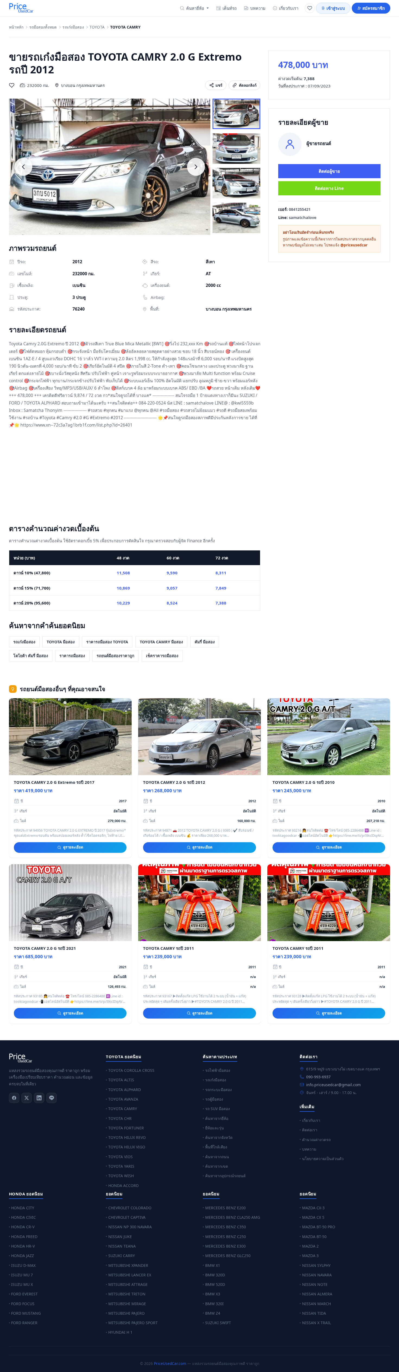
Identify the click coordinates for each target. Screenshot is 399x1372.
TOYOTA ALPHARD (124, 1089)
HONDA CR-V (22, 1226)
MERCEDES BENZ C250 (225, 1236)
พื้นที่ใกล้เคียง (216, 1146)
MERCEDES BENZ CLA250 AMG (232, 1217)
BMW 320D (215, 1274)
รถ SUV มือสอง (217, 1108)
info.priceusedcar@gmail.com (333, 1084)
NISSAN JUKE (120, 1236)
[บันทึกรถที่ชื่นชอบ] (11, 85)
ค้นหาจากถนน (217, 1156)
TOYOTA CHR (120, 1118)
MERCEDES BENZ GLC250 (228, 1255)
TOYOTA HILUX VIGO (126, 1146)
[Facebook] (14, 1098)
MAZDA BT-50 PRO (318, 1226)
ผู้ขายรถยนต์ (318, 143)
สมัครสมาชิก (373, 8)
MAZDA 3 (310, 1255)
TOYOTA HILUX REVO (127, 1137)
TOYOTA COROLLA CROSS (131, 1070)
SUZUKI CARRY (121, 1255)
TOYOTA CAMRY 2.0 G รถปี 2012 (174, 782)
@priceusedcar (354, 245)
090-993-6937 (318, 1076)
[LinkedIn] (39, 1098)
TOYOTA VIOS (120, 1156)
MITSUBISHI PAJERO (126, 1313)
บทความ (257, 8)
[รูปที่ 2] (236, 148)
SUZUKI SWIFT (218, 1322)
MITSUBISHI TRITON (126, 1293)
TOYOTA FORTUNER (126, 1127)
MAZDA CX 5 (313, 1217)
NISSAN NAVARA (317, 1274)
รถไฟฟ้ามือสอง (217, 1070)
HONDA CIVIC (23, 1217)
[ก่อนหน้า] (23, 167)
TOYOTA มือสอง (61, 641)
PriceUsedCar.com (170, 1363)
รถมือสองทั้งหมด (43, 27)
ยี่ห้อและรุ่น (214, 1127)
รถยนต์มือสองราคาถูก (115, 655)
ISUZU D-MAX (23, 1265)
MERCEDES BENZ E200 (225, 1207)
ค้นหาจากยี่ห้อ (216, 1118)
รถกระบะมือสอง (218, 1089)
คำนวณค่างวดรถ (316, 1139)
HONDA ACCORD (123, 1185)
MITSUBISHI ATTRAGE (128, 1284)
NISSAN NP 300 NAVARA (130, 1226)
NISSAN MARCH (316, 1303)
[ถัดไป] (196, 167)
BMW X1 (212, 1265)
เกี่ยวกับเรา (288, 8)
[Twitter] (26, 1098)
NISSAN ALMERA (317, 1293)
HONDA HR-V (23, 1246)
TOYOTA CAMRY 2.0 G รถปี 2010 (304, 782)
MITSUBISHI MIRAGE (127, 1303)
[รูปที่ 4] (236, 218)
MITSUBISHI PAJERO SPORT (133, 1322)
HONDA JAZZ (22, 1255)
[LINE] (51, 1098)
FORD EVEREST (24, 1293)
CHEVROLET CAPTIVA (126, 1217)
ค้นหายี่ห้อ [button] (195, 8)
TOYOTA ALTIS (121, 1079)
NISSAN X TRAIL (316, 1322)
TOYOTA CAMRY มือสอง (161, 641)
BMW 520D (215, 1284)
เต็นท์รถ (230, 8)
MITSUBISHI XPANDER (128, 1265)
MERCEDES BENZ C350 (225, 1226)
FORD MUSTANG (26, 1313)
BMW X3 (212, 1293)
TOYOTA (97, 27)
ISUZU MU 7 (22, 1274)
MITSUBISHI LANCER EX (129, 1274)
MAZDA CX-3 (313, 1207)
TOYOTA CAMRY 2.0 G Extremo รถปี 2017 (54, 782)
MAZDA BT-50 (314, 1236)
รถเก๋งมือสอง (73, 27)
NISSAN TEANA (122, 1246)
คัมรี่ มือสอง (205, 641)
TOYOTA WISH (121, 1175)
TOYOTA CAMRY (122, 1108)
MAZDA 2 (310, 1246)
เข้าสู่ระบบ (336, 8)
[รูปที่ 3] (236, 183)
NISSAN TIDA (314, 1313)
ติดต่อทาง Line (329, 188)
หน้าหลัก (16, 27)
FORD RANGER (24, 1322)
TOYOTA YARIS (121, 1166)
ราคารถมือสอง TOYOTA (107, 641)
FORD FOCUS (22, 1303)
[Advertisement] (135, 477)
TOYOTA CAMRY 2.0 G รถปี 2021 (45, 948)
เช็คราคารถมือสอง (162, 655)
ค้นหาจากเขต (216, 1166)
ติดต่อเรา (309, 1129)
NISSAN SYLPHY (316, 1265)
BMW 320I (214, 1303)
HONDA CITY (22, 1207)
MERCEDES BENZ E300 (225, 1246)
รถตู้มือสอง (214, 1099)
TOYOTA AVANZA (123, 1099)
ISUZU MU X (22, 1284)
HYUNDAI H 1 (120, 1332)
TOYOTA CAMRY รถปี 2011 (168, 948)
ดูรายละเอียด (73, 847)
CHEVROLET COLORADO (129, 1207)
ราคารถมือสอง (72, 655)
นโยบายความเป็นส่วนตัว (323, 1158)
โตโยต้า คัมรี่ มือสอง (30, 655)
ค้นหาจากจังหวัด (219, 1137)
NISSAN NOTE (315, 1284)
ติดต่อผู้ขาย (329, 171)
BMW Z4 (212, 1313)
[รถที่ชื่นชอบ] (310, 8)
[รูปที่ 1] (236, 114)
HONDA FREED (24, 1236)
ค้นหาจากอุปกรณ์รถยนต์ (225, 1175)
